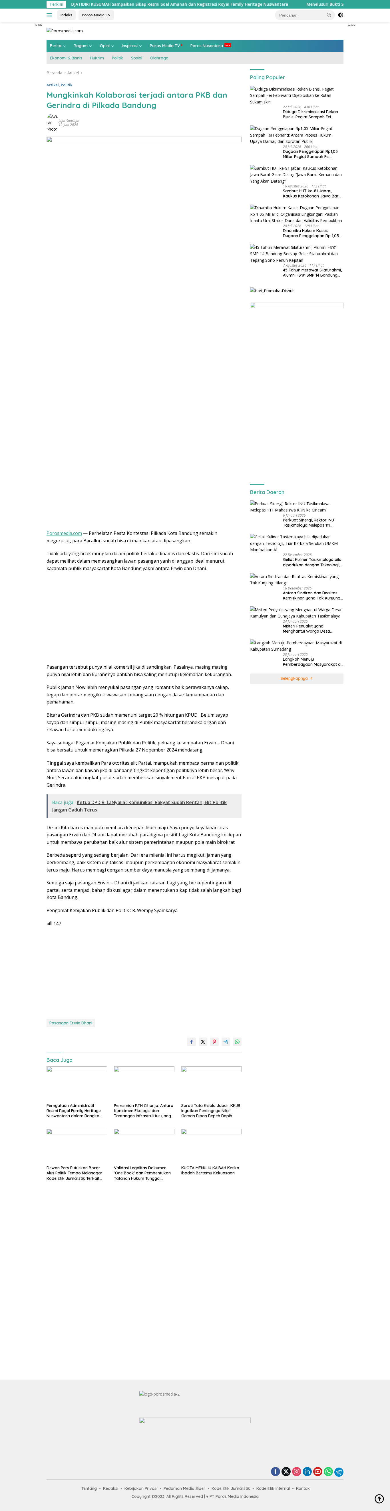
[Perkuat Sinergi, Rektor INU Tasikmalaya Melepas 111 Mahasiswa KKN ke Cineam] (296, 506)
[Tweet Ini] (203, 1042)
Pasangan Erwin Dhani (70, 1023)
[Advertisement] (368, 107)
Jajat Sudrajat (69, 120)
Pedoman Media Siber (184, 1488)
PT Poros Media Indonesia (234, 1496)
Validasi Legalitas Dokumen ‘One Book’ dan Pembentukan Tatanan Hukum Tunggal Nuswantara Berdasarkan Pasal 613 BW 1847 (142, 1173)
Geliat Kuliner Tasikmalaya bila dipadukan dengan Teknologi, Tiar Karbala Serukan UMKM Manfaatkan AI (312, 562)
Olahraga (159, 58)
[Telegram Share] (226, 1042)
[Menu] (50, 15)
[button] (329, 14)
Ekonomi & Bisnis (66, 58)
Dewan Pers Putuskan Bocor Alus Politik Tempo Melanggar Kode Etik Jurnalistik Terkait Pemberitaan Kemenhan (74, 1173)
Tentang (89, 1488)
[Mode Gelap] (340, 15)
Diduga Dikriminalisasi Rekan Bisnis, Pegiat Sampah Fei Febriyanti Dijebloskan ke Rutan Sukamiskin (313, 114)
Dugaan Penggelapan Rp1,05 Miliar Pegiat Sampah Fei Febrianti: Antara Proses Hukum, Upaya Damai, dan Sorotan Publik (310, 154)
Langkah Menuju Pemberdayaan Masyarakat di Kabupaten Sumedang (312, 661)
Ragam (81, 45)
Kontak (303, 1488)
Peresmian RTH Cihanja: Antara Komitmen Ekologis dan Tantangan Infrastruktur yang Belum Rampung (143, 1111)
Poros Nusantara (206, 45)
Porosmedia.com (64, 533)
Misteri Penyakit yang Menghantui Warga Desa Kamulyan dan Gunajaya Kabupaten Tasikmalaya (306, 628)
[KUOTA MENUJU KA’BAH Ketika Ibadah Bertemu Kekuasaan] (211, 1146)
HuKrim (97, 58)
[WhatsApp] (328, 1472)
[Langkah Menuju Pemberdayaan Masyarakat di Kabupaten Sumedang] (296, 645)
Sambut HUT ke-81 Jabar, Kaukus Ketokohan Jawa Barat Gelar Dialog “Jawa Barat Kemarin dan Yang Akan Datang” (313, 193)
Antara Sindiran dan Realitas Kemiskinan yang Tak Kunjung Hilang (311, 595)
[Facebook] (275, 1472)
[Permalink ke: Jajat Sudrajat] (53, 122)
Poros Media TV (96, 15)
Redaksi (110, 1488)
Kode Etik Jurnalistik (231, 1488)
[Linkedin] (307, 1472)
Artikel (53, 84)
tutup (38, 25)
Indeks (66, 15)
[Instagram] (296, 1472)
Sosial (136, 58)
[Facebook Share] (191, 1042)
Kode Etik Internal (273, 1488)
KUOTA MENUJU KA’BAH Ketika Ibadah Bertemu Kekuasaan (210, 1170)
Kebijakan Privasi (140, 1488)
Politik (117, 58)
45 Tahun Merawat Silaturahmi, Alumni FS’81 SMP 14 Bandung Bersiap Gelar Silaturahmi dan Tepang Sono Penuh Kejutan (312, 272)
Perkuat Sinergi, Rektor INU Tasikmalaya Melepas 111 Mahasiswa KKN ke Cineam (308, 522)
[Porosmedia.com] (65, 30)
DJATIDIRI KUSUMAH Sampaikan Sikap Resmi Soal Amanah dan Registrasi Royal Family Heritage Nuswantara (139, 4)
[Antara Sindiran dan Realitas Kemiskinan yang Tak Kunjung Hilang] (296, 579)
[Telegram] (338, 1472)
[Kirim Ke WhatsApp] (237, 1042)
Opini (105, 45)
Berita (55, 45)
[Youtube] (317, 1472)
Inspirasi (130, 45)
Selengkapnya (295, 678)
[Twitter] (286, 1472)
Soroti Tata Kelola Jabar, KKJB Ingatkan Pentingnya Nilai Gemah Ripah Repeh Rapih (210, 1110)
